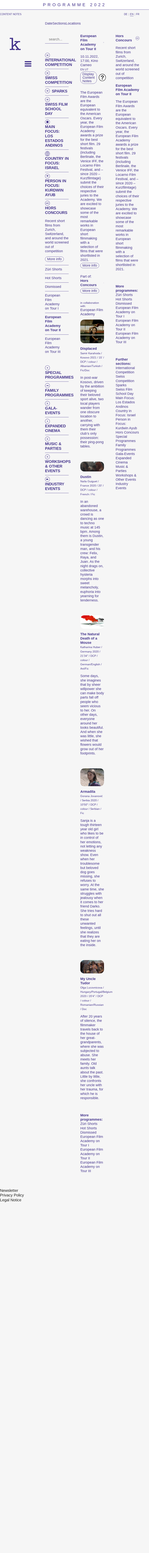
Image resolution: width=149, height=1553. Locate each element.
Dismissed (88, 1132)
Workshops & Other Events (126, 477)
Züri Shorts (88, 1124)
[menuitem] (9, 1190)
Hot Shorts (88, 1128)
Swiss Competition (125, 379)
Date (48, 23)
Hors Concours (127, 432)
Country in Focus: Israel (126, 413)
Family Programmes (126, 447)
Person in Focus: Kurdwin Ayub (126, 423)
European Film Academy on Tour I (91, 1141)
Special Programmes (126, 439)
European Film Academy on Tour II (91, 1154)
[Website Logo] (15, 44)
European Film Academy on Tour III (91, 1166)
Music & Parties (122, 469)
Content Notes (11, 14)
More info (54, 259)
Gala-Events (125, 454)
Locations (73, 23)
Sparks (121, 385)
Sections (59, 23)
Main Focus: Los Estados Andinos (125, 402)
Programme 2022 (74, 5)
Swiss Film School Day (124, 391)
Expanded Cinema (123, 460)
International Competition (125, 370)
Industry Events (122, 486)
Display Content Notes (88, 77)
